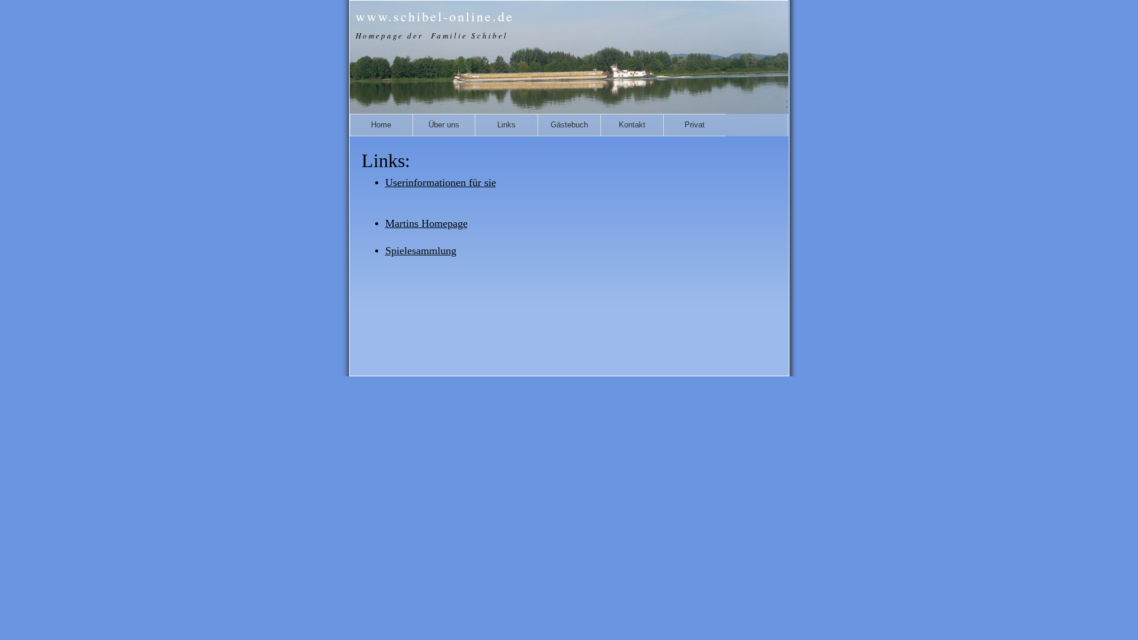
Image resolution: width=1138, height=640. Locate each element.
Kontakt (632, 124)
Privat (695, 124)
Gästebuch (569, 124)
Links (506, 124)
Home (381, 124)
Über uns (444, 124)
